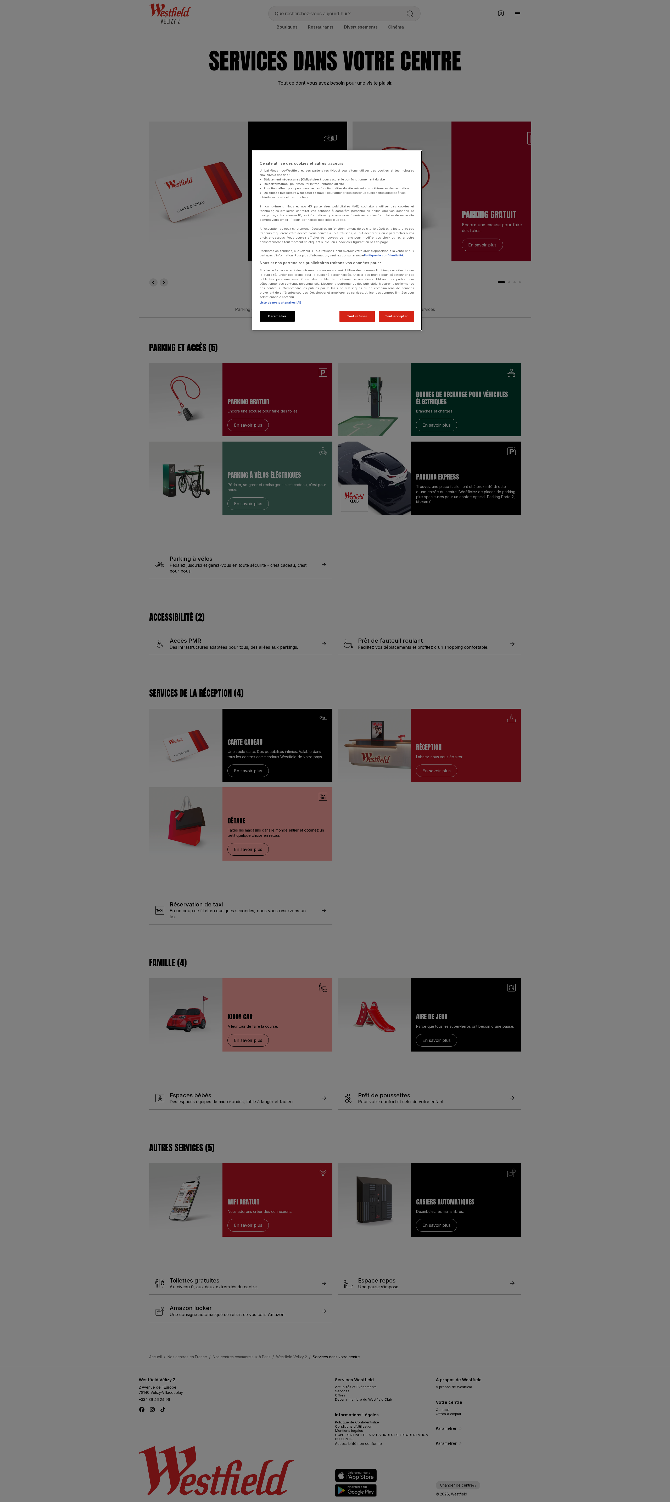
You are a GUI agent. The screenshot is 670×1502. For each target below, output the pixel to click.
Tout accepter (396, 316)
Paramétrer (277, 316)
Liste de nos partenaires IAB (281, 302)
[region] (337, 240)
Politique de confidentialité (383, 255)
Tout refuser (357, 316)
